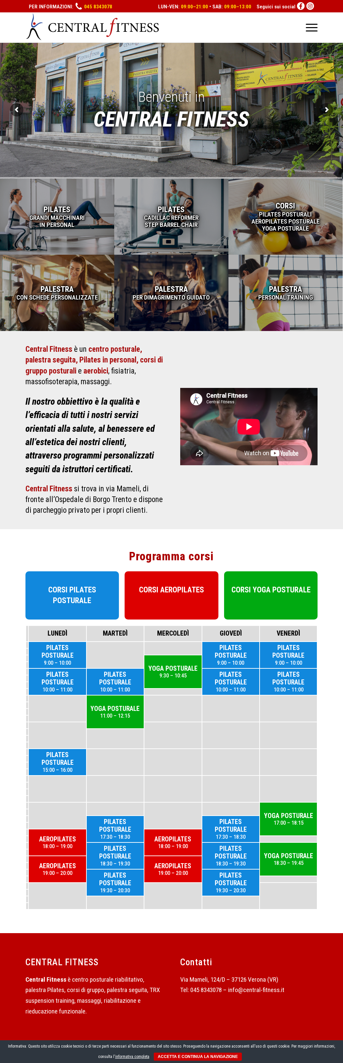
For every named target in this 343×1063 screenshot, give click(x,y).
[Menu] (309, 27)
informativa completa (132, 1056)
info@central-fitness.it (256, 990)
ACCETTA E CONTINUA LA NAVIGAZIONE (198, 1056)
